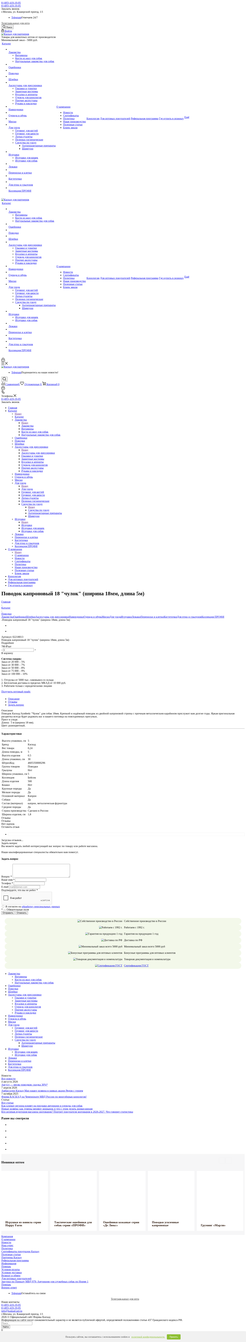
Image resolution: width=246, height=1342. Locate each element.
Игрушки (26, 525)
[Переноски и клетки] (32, 169)
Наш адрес (7, 1245)
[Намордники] (32, 106)
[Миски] (32, 118)
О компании (22, 555)
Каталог (19, 416)
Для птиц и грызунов (189, 616)
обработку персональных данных (41, 906)
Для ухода (27, 489)
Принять (174, 1337)
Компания (7, 1236)
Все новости (8, 1078)
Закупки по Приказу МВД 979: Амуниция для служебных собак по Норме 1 (44, 1281)
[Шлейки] (32, 76)
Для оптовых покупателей (16, 1278)
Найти (6, 1327)
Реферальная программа (15, 1260)
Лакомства (27, 425)
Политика (7, 1248)
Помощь (6, 1266)
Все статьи (7, 1102)
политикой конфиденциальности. (148, 1337)
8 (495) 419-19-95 (11, 2)
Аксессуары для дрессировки (38, 452)
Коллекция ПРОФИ (212, 616)
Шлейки (30, 616)
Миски (106, 616)
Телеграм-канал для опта (15, 23)
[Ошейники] (32, 64)
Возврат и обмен (10, 1275)
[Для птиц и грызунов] (32, 181)
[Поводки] (32, 70)
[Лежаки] (32, 163)
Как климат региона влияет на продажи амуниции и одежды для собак (42, 1105)
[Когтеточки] (32, 175)
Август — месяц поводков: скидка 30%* (24, 1084)
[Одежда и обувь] (32, 112)
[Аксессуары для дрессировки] (32, 82)
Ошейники (19, 616)
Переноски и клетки (152, 616)
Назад (18, 413)
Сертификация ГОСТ (136, 965)
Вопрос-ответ (9, 1287)
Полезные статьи (11, 1254)
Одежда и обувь (93, 616)
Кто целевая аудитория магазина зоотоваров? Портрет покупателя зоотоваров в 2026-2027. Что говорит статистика (67, 1111)
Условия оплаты (10, 1269)
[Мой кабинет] (3, 360)
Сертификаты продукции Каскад (20, 1251)
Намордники (76, 616)
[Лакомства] (32, 49)
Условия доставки (11, 1272)
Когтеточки (170, 616)
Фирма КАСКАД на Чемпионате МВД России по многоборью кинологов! (44, 1096)
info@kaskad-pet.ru (11, 1311)
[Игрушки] (32, 151)
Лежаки (136, 616)
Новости (6, 1242)
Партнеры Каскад (11, 1257)
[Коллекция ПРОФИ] (32, 187)
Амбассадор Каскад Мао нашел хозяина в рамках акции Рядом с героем (42, 1090)
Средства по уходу (38, 510)
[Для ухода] (32, 124)
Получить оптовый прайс (16, 691)
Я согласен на (32, 906)
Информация (8, 1263)
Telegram (16, 17)
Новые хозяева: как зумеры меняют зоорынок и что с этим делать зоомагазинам (47, 1108)
